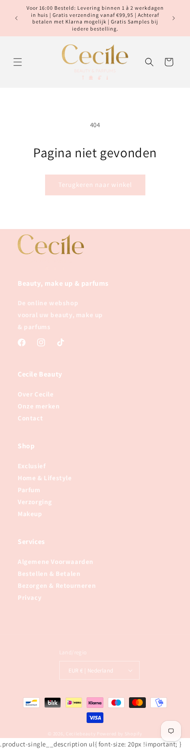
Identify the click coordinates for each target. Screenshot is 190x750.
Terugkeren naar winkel (95, 184)
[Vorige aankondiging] (16, 18)
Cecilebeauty (80, 734)
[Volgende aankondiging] (173, 18)
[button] (17, 62)
